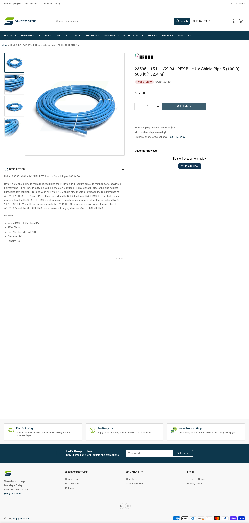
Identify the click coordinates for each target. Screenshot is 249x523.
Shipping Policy (134, 483)
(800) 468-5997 (12, 493)
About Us (183, 35)
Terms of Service (196, 479)
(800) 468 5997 (177, 136)
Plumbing (26, 35)
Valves (60, 35)
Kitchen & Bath (131, 35)
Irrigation (91, 35)
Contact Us (71, 479)
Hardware (110, 35)
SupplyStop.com (20, 518)
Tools (151, 35)
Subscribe (182, 453)
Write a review (189, 166)
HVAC (74, 35)
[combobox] (122, 21)
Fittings (44, 35)
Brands (166, 35)
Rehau (4, 45)
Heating (8, 35)
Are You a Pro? (238, 3)
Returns (69, 488)
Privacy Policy (194, 483)
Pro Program (72, 483)
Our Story (131, 479)
